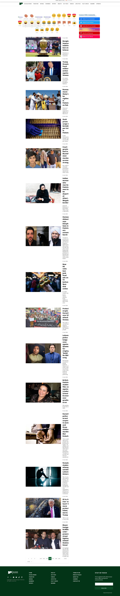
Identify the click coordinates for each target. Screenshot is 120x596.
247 (53, 558)
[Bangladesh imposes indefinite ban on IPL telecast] (43, 56)
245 (47, 558)
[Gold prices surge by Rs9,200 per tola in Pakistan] (43, 138)
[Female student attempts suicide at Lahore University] (43, 486)
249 (59, 558)
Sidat (111, 592)
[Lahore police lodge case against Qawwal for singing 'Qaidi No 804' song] (43, 363)
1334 (28, 561)
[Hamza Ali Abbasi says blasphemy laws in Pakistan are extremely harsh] (43, 245)
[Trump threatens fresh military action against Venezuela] (43, 81)
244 (44, 558)
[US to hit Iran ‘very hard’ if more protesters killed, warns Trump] (43, 517)
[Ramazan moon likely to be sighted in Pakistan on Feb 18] (43, 109)
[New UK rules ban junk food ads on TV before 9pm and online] (43, 291)
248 (56, 558)
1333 (65, 558)
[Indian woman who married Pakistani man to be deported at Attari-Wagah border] (43, 202)
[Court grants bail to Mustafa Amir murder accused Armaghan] (43, 167)
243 (41, 558)
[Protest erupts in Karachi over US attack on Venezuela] (43, 327)
